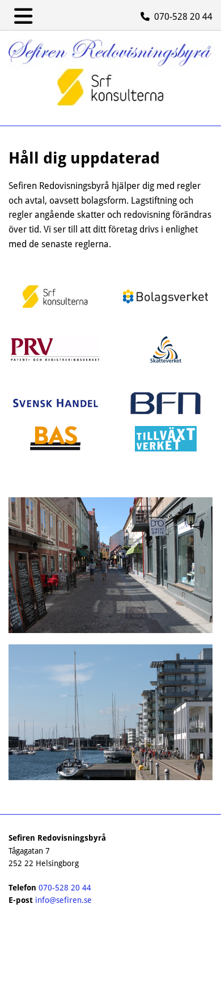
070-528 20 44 (65, 887)
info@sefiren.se (63, 900)
